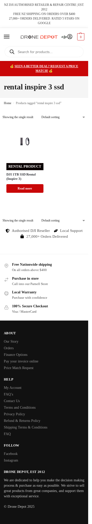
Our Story (11, 341)
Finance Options (15, 355)
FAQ (7, 434)
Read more (25, 188)
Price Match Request (18, 368)
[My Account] (70, 37)
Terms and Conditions (20, 407)
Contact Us (12, 401)
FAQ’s (8, 394)
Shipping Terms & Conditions (25, 427)
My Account (12, 388)
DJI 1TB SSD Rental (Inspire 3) (21, 176)
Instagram (11, 460)
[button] (80, 36)
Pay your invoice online (21, 361)
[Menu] (11, 37)
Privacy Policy (14, 414)
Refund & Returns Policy (22, 421)
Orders (9, 348)
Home (7, 103)
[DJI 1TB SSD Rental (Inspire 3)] (24, 141)
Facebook (11, 454)
